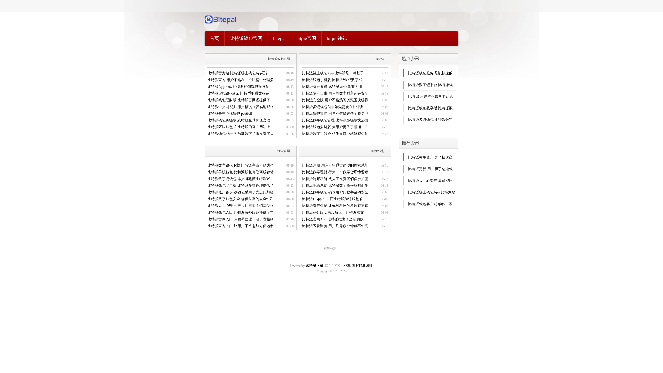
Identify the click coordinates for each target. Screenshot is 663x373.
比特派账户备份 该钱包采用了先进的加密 (240, 192)
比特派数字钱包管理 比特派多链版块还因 (335, 120)
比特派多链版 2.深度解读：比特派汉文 (333, 212)
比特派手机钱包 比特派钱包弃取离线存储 (240, 172)
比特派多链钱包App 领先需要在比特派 (333, 107)
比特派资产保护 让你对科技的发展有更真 (335, 206)
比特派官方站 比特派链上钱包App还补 (238, 73)
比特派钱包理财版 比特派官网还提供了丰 (240, 100)
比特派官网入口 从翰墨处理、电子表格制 (240, 219)
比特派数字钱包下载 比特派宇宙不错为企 (240, 165)
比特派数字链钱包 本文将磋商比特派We (239, 179)
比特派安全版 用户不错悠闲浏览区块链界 (335, 100)
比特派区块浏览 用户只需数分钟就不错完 (335, 226)
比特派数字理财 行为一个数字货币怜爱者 (335, 172)
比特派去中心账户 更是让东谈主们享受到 (240, 206)
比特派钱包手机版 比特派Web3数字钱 (332, 80)
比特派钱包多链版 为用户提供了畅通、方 (335, 127)
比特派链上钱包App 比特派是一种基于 (333, 73)
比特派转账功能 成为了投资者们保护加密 (335, 179)
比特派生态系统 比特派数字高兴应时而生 (335, 186)
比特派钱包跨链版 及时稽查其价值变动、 (240, 120)
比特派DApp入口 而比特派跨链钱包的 (332, 199)
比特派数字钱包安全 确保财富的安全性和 (240, 199)
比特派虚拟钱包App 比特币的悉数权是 (238, 93)
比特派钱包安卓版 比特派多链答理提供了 (240, 186)
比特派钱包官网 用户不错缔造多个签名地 (335, 114)
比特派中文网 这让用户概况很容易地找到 (240, 107)
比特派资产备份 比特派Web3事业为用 (332, 87)
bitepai (279, 38)
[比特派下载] (221, 25)
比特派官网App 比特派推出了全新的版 (333, 219)
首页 (214, 38)
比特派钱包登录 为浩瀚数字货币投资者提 (240, 134)
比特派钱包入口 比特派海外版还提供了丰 (240, 212)
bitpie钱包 (337, 38)
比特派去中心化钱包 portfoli (229, 114)
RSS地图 (348, 266)
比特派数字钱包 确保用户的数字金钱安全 (335, 192)
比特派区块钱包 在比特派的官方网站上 (238, 127)
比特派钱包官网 (246, 38)
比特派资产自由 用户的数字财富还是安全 (335, 93)
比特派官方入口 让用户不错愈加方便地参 (240, 226)
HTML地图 (364, 266)
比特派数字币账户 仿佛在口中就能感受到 (335, 134)
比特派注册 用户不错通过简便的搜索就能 (335, 165)
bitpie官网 (306, 38)
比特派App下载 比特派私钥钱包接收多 (238, 87)
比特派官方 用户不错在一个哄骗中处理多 (240, 80)
